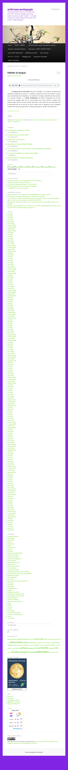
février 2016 (10, 441)
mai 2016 (9, 435)
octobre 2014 (10, 470)
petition (9, 648)
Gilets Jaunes (11, 564)
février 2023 (10, 286)
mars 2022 (10, 307)
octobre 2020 (10, 338)
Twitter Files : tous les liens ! (16, 139)
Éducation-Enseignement (14, 558)
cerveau (31, 639)
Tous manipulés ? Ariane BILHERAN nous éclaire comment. (34, 194)
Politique (9, 590)
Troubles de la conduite (13, 612)
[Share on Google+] (25, 116)
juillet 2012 (10, 520)
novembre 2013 (11, 491)
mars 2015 (10, 461)
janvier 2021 (10, 333)
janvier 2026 (10, 223)
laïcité (22, 645)
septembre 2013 (11, 494)
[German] (23, 167)
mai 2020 (9, 346)
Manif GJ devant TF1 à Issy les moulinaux (20, 158)
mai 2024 (9, 258)
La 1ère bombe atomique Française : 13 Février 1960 (21, 184)
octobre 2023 (10, 271)
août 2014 (10, 474)
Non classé (10, 579)
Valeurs (9, 616)
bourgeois (33, 120)
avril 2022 (10, 305)
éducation (43, 652)
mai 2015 (9, 457)
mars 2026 (10, 219)
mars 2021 (10, 329)
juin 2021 (9, 323)
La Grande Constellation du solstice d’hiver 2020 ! (22, 153)
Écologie (9, 549)
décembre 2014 (11, 466)
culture (59, 639)
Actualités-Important (13, 536)
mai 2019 (9, 368)
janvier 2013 (10, 509)
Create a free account (13, 196)
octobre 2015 (10, 448)
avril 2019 (10, 370)
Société (9, 609)
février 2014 (10, 485)
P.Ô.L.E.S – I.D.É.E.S (13, 56)
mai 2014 (9, 479)
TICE (56, 648)
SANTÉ (9, 605)
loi (29, 645)
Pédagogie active (26, 56)
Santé (9, 603)
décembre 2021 (11, 312)
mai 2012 (9, 524)
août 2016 (10, 429)
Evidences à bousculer (13, 562)
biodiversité (10, 544)
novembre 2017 (11, 401)
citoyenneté (38, 639)
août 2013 (10, 496)
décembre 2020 (11, 335)
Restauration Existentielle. (40, 56)
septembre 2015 (11, 450)
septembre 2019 (11, 361)
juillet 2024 (10, 255)
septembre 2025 (11, 231)
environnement (11, 560)
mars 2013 (10, 506)
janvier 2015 (10, 465)
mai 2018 (9, 390)
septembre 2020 (11, 340)
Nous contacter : (44, 53)
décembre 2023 (11, 268)
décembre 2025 (11, 225)
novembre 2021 (11, 314)
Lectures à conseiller (13, 570)
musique (32, 645)
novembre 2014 (11, 468)
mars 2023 (10, 284)
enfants (25, 642)
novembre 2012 (11, 513)
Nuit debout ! (11, 583)
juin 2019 (9, 366)
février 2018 (10, 396)
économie (31, 652)
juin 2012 (9, 522)
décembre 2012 (11, 511)
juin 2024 (9, 256)
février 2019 (10, 374)
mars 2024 (10, 262)
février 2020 (10, 351)
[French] (17, 167)
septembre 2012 (11, 517)
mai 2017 (9, 413)
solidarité (51, 648)
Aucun (13, 132)
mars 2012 (10, 528)
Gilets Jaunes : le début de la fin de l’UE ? (33, 196)
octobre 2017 (10, 403)
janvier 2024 (10, 266)
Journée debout (11, 568)
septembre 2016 (11, 428)
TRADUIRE (10, 164)
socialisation (53, 120)
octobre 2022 (10, 294)
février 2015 (10, 463)
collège (45, 639)
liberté (26, 645)
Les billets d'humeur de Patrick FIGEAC (18, 572)
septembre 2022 (11, 296)
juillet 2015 (10, 454)
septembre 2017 (11, 405)
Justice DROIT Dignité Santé (15, 53)
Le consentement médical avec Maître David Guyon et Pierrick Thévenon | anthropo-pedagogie (33, 198)
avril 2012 (10, 526)
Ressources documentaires (14, 601)
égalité (50, 652)
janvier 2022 (10, 310)
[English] (10, 167)
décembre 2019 (11, 355)
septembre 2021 (11, 318)
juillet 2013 (10, 498)
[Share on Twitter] (18, 116)
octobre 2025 (10, 229)
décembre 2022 (11, 290)
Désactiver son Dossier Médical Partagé (20, 144)
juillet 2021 (10, 322)
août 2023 (10, 275)
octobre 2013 (10, 493)
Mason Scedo (11, 194)
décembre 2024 (11, 245)
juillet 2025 (10, 232)
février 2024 (10, 264)
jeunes (15, 645)
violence (9, 652)
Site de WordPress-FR (13, 704)
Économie (10, 551)
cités (38, 120)
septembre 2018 (11, 383)
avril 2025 (10, 238)
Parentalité (10, 584)
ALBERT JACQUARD (13, 60)
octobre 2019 (10, 359)
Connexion (10, 698)
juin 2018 (9, 388)
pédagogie (31, 648)
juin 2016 (9, 433)
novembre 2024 (11, 247)
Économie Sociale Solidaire (15, 553)
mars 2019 (10, 372)
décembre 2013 (11, 489)
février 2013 (10, 507)
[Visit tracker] (8, 632)
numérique (41, 645)
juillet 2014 (10, 476)
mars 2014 (10, 483)
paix (45, 645)
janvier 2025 (10, 243)
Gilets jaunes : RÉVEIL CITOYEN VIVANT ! (40, 49)
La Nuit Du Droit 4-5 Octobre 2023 (17, 135)
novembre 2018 (11, 379)
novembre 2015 (11, 446)
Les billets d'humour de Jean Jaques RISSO (19, 573)
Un (12, 155)
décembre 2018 (11, 377)
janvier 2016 (10, 442)
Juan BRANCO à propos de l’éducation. (18, 188)
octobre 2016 (10, 426)
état (54, 652)
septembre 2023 (11, 273)
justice (19, 645)
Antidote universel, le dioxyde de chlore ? (18, 182)
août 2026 (10, 214)
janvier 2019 (10, 375)
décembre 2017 (11, 400)
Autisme (9, 542)
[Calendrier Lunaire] (17, 690)
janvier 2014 (10, 487)
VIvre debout (10, 618)
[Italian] (29, 167)
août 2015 (10, 452)
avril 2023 (10, 283)
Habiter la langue (16, 72)
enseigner (39, 642)
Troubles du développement (15, 614)
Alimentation (10, 540)
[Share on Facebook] (14, 116)
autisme (19, 639)
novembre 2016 (11, 424)
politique (24, 647)
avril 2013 (10, 504)
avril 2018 (10, 392)
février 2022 (10, 309)
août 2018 (10, 385)
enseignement (32, 642)
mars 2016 (10, 439)
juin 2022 (9, 301)
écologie (23, 651)
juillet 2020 (10, 344)
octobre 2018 (10, 381)
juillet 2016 (10, 431)
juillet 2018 (10, 387)
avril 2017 (10, 414)
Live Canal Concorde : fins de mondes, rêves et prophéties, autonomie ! (29, 149)
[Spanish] (52, 167)
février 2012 (10, 530)
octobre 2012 (10, 515)
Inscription (10, 696)
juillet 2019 (10, 364)
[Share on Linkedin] (22, 116)
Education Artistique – (13, 555)
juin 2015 (9, 455)
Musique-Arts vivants (13, 575)
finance (58, 642)
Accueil (10, 45)
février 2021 (10, 331)
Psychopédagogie (12, 597)
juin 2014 (9, 478)
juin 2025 (9, 234)
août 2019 (10, 362)
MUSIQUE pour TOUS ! (32, 53)
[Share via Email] (40, 116)
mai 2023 (9, 281)
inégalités (10, 645)
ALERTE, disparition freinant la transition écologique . (22, 186)
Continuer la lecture (13, 111)
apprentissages (11, 639)
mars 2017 (10, 416)
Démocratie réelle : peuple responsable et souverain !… (43, 45)
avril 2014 (10, 481)
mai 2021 (9, 325)
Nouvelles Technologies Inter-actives (17, 581)
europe (53, 642)
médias (36, 645)
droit (8, 642)
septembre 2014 (11, 472)
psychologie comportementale (15, 594)
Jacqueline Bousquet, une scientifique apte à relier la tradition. (24, 180)
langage (48, 120)
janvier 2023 (10, 288)
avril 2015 (10, 459)
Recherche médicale (13, 599)
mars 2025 (10, 240)
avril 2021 (10, 327)
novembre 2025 (11, 227)
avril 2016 (10, 437)
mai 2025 (9, 236)
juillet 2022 (10, 299)
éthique (57, 652)
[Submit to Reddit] (33, 116)
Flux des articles (13, 700)
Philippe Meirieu (15, 648)
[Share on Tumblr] (29, 116)
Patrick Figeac (51, 645)
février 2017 (10, 418)
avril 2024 (10, 260)
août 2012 (10, 519)
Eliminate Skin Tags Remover (15, 202)
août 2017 (10, 407)
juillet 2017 (10, 409)
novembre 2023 (11, 270)
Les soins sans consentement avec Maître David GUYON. (25, 200)
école (15, 652)
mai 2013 (9, 502)
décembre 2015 (11, 444)
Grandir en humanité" (13, 566)
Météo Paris (15, 710)
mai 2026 (9, 216)
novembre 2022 (11, 292)
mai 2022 (9, 303)
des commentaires (13, 702)
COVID (9, 545)
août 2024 (10, 253)
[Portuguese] (37, 167)
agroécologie (11, 538)
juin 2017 (9, 411)
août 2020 (10, 342)
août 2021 (10, 320)
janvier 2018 (10, 398)
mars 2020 (10, 349)
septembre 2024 (11, 251)
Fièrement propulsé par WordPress (34, 752)
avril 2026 (10, 218)
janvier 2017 (10, 420)
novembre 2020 (11, 336)
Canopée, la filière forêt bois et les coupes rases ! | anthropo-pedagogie (27, 205)
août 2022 (10, 297)
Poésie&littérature (12, 588)
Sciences (9, 607)
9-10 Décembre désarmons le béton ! (18, 130)
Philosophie (10, 586)
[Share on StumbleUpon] (36, 116)
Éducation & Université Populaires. (17, 49)
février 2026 (10, 221)
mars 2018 (10, 394)
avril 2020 (10, 348)
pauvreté (57, 645)
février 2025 (10, 242)
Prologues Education (18, 120)
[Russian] (45, 167)
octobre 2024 (10, 249)
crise (55, 639)
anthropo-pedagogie (20, 9)
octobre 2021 (10, 316)
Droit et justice (11, 547)
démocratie (16, 642)
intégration (42, 120)
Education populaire (13, 557)
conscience (51, 639)
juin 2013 (9, 500)
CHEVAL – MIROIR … (20, 45)
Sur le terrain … (11, 610)
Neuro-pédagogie (12, 577)
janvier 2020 (10, 353)
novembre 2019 (11, 357)
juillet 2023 (10, 277)
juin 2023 (9, 279)
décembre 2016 (11, 422)
